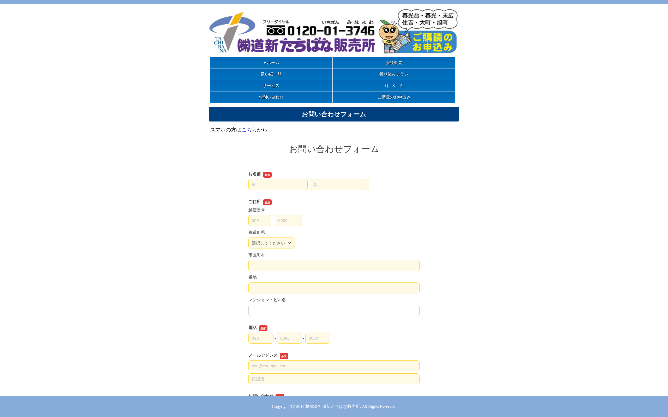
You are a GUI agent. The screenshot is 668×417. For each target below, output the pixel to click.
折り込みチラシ (394, 74)
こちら (249, 129)
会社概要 (394, 62)
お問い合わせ (271, 97)
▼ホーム (271, 62)
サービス (271, 85)
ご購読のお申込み (394, 97)
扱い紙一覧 (271, 74)
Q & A (394, 85)
